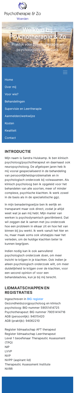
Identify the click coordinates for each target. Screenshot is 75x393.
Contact (10, 138)
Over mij (10, 87)
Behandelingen (15, 101)
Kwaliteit (10, 130)
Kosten (9, 123)
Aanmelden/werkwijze (20, 116)
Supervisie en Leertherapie (23, 108)
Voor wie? (11, 94)
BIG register (35, 299)
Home (9, 79)
